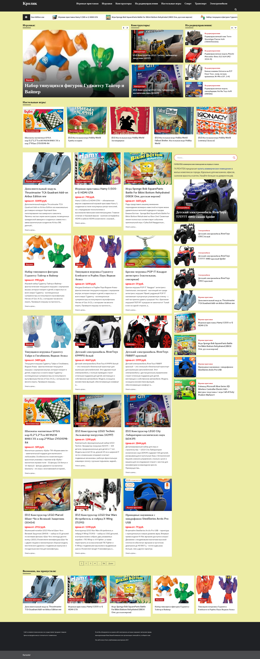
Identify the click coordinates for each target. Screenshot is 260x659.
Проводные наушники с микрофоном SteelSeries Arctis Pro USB (147, 518)
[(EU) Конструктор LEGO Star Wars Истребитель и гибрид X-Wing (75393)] (97, 495)
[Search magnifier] (234, 158)
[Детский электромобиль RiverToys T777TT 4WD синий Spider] (205, 200)
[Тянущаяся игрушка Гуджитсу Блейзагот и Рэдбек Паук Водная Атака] (76, 63)
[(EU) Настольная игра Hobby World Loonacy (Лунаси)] (216, 120)
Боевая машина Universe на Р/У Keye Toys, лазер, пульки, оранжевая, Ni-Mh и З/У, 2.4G (218, 56)
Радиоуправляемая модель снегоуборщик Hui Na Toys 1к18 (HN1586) (218, 74)
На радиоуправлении (146, 3)
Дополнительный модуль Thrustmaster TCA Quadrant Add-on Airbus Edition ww (46, 192)
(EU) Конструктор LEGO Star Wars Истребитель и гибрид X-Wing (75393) (96, 518)
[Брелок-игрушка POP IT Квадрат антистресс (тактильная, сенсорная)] (147, 251)
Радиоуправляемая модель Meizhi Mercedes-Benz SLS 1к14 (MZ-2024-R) (219, 39)
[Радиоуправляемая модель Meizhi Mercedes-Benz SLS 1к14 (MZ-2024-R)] (194, 37)
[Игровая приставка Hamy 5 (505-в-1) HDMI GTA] (97, 168)
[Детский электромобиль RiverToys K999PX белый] (97, 332)
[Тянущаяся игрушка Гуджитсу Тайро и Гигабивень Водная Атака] (47, 332)
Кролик (30, 3)
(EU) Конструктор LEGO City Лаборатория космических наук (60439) (145, 434)
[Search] (235, 9)
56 (104, 563)
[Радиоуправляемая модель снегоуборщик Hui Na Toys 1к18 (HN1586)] (194, 72)
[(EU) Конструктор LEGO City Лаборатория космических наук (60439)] (157, 81)
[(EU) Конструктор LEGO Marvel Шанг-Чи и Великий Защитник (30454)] (47, 495)
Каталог (27, 655)
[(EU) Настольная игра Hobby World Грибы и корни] (86, 120)
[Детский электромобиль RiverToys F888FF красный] (147, 332)
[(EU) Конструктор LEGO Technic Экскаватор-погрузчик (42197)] (157, 46)
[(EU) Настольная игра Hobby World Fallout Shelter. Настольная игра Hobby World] (173, 120)
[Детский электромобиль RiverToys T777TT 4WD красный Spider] (185, 256)
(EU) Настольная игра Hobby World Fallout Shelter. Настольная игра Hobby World (173, 141)
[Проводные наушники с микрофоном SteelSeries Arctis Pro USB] (147, 495)
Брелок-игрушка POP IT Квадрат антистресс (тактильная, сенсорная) (146, 275)
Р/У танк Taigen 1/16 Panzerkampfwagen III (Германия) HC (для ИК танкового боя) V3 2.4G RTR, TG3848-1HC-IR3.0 (220, 91)
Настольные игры (171, 3)
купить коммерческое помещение (214, 168)
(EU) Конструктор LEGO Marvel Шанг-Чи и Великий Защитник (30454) (44, 518)
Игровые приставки (87, 3)
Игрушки (107, 3)
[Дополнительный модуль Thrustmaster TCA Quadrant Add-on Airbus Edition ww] (47, 168)
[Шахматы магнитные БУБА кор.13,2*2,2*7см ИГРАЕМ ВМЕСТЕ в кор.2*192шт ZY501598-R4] (43, 120)
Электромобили (218, 3)
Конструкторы (124, 3)
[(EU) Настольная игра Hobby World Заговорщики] (130, 120)
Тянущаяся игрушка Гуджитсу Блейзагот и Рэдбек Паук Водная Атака (95, 275)
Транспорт (201, 3)
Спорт (188, 3)
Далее (110, 563)
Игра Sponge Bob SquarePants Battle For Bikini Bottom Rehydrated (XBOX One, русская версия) (105, 17)
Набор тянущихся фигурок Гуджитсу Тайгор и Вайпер (182, 17)
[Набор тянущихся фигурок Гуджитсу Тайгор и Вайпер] (47, 251)
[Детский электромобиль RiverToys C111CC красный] (185, 278)
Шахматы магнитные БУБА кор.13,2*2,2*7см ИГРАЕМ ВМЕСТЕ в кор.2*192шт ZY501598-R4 (42, 141)
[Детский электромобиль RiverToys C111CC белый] (185, 234)
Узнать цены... (30, 230)
